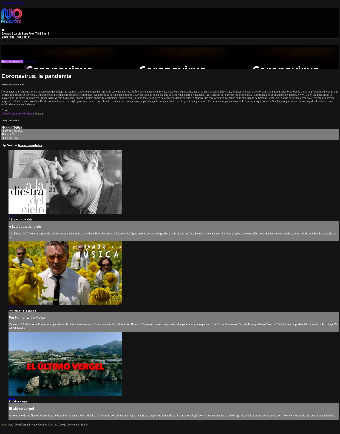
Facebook (7, 127)
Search (16, 33)
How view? (8, 424)
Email (19, 127)
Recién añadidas (9, 84)
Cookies (43, 424)
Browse (6, 33)
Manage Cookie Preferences (64, 424)
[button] (3, 30)
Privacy (33, 424)
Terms (25, 424)
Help (18, 424)
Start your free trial (12, 61)
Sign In (26, 36)
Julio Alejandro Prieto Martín (18, 113)
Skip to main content (12, 2)
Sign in (46, 33)
